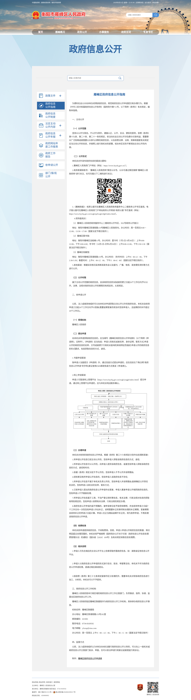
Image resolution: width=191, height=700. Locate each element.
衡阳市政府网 (56, 2)
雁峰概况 (60, 32)
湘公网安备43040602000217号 (65, 692)
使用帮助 (57, 682)
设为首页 (148, 2)
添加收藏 (155, 2)
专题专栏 (148, 32)
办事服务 (104, 32)
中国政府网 (36, 2)
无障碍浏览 (139, 2)
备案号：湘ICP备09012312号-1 (42, 692)
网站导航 (35, 682)
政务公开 (82, 32)
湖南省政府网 (45, 2)
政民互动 (126, 32)
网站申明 (42, 682)
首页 (40, 32)
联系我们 (49, 682)
